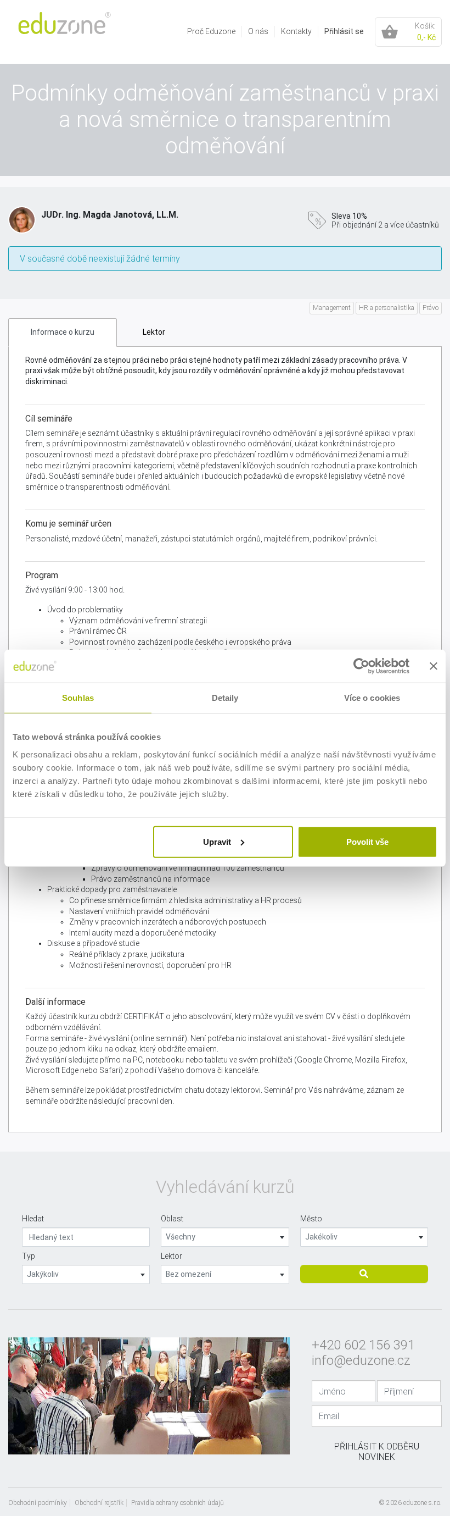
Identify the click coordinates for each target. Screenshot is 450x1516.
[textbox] (224, 1237)
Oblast (172, 1218)
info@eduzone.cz (361, 1360)
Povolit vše (367, 841)
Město (311, 1218)
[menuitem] (211, 31)
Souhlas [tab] (78, 697)
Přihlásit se (344, 31)
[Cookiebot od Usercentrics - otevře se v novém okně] (361, 666)
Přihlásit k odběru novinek (376, 1451)
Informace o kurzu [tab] (62, 332)
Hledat (33, 1218)
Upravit (217, 841)
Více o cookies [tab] (372, 697)
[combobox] (225, 1237)
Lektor (171, 1256)
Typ (28, 1256)
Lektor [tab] (154, 332)
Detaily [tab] (225, 697)
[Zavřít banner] (433, 666)
